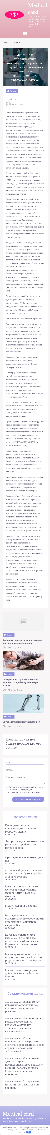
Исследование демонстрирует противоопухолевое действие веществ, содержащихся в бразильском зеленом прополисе (24, 1066)
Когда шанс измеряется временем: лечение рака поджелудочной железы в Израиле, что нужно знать (21, 939)
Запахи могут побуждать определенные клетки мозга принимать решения (22, 1006)
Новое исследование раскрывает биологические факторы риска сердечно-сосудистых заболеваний (24, 1045)
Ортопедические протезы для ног (24, 859)
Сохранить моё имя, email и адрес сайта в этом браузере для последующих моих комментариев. (24, 789)
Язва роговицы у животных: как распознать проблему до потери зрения (24, 844)
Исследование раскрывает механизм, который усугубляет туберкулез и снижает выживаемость (23, 1025)
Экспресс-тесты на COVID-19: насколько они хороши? (24, 1084)
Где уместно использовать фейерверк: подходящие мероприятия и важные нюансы (21, 891)
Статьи (15, 42)
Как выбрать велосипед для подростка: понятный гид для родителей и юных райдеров (23, 957)
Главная (6, 42)
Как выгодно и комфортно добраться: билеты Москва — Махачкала (23, 973)
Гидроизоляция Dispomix (21, 905)
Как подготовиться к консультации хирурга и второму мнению (20, 828)
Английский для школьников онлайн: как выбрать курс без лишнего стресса (23, 873)
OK (29, 1132)
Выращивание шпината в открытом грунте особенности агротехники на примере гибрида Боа (24, 920)
